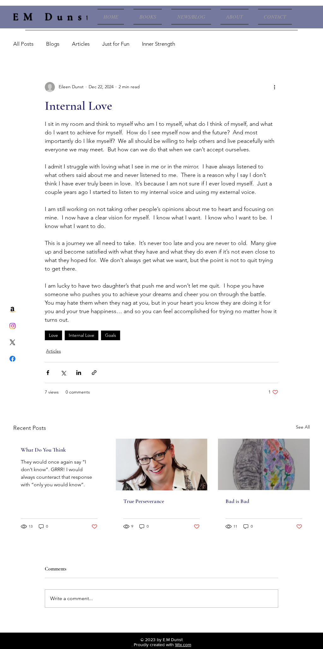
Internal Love (81, 335)
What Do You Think (43, 449)
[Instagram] (12, 326)
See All (303, 427)
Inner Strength (158, 44)
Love (53, 335)
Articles (81, 44)
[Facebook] (12, 359)
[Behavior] (264, 464)
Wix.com (183, 644)
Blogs (52, 44)
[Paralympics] (162, 464)
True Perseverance (143, 501)
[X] (12, 342)
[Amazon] (12, 309)
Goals (110, 335)
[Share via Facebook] (48, 373)
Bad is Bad (237, 501)
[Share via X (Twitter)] (63, 373)
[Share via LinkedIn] (79, 373)
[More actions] (274, 87)
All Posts (23, 44)
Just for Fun (115, 44)
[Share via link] (94, 373)
